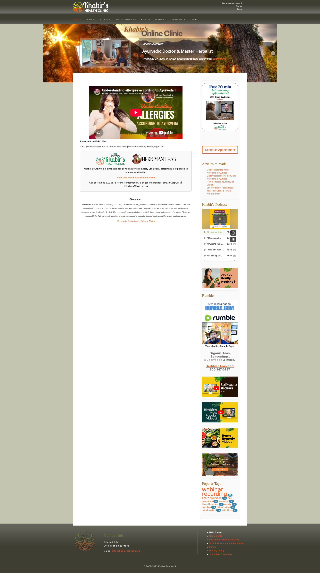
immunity (223, 501)
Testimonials (177, 19)
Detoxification (223, 507)
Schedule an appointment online (226, 543)
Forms (239, 6)
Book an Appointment (232, 3)
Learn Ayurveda (212, 498)
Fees (239, 9)
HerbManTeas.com (220, 366)
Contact (194, 19)
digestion (206, 507)
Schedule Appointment (220, 150)
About (77, 19)
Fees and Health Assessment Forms (136, 177)
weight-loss (227, 510)
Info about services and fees (224, 540)
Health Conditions (126, 19)
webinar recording (214, 491)
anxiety (227, 504)
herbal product (209, 510)
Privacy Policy (148, 221)
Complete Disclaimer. (127, 221)
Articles (145, 19)
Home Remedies (210, 504)
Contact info (215, 536)
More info (198, 65)
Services (91, 19)
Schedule (160, 19)
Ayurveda (105, 19)
